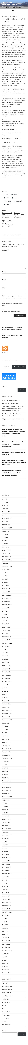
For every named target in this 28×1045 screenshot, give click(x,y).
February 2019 (6, 781)
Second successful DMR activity (11, 400)
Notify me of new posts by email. (11, 311)
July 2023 (5, 611)
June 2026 (5, 502)
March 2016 (5, 893)
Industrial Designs (7, 989)
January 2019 (6, 784)
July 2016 (4, 880)
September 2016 (7, 873)
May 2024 (5, 579)
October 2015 (6, 909)
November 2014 (6, 944)
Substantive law (6, 1012)
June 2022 (5, 652)
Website (4, 288)
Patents (4, 1005)
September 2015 (7, 912)
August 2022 (5, 646)
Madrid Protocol (6, 992)
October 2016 (6, 870)
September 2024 (7, 566)
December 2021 (6, 672)
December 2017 (6, 825)
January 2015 (6, 937)
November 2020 (6, 713)
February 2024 (6, 588)
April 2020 (5, 736)
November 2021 (6, 675)
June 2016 (5, 883)
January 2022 (6, 668)
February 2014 (6, 973)
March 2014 (5, 969)
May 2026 (5, 505)
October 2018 (6, 793)
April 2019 (5, 774)
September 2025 (7, 528)
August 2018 (5, 800)
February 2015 (6, 934)
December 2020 (6, 710)
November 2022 (6, 636)
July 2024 (5, 572)
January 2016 (6, 899)
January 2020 (6, 745)
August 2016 (5, 877)
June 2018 (5, 806)
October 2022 (6, 640)
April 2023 (5, 620)
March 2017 (5, 854)
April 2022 (5, 659)
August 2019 (5, 761)
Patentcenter (6, 1002)
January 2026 (6, 515)
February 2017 (6, 857)
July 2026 (5, 499)
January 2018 (6, 822)
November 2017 (6, 829)
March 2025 (5, 547)
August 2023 (6, 608)
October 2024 (6, 563)
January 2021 (5, 707)
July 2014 (4, 957)
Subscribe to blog (19, 366)
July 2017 (4, 841)
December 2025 (6, 518)
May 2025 (5, 540)
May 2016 (5, 886)
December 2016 (6, 864)
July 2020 (5, 726)
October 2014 (6, 947)
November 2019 (6, 752)
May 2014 (5, 963)
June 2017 (5, 845)
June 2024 (5, 576)
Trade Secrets (6, 1015)
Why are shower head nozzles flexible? (12, 419)
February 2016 (6, 896)
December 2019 (6, 748)
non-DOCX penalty (7, 996)
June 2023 (5, 614)
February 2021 (6, 704)
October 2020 (6, 717)
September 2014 (7, 950)
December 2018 (6, 787)
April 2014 (5, 966)
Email (4, 280)
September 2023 (7, 604)
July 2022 (5, 649)
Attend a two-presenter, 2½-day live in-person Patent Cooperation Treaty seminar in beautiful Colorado (13, 408)
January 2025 (6, 553)
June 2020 (5, 729)
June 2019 (5, 768)
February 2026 (6, 512)
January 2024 (6, 592)
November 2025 (6, 521)
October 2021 (6, 678)
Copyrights (8, 235)
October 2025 (6, 524)
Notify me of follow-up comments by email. (12, 304)
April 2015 (5, 928)
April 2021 (5, 697)
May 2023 (5, 617)
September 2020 (7, 720)
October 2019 (6, 755)
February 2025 (6, 550)
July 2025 (5, 534)
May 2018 (5, 809)
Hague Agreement (7, 986)
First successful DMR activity (10, 403)
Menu (14, 11)
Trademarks (5, 1018)
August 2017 (5, 838)
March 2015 (5, 931)
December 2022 (6, 633)
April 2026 (5, 508)
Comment (5, 250)
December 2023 (6, 595)
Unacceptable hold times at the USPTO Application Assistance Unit (12, 444)
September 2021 (7, 681)
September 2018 (7, 797)
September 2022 (7, 643)
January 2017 (5, 861)
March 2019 (5, 777)
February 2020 (6, 742)
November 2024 (6, 560)
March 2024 (5, 585)
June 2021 (5, 691)
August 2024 (6, 569)
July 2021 (4, 688)
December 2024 (6, 556)
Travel (4, 1021)
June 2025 (5, 537)
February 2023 (6, 627)
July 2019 (4, 765)
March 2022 (5, 662)
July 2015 (4, 918)
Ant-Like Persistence (10, 3)
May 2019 (5, 771)
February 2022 (6, 665)
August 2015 (5, 915)
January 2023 (6, 630)
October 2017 (6, 832)
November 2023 (6, 598)
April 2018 (5, 813)
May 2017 (5, 848)
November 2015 (6, 905)
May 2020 (5, 733)
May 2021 (5, 694)
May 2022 (5, 656)
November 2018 (6, 790)
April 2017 (5, 851)
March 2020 (5, 739)
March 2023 (5, 624)
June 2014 (5, 960)
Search (4, 386)
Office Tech (16, 235)
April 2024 (5, 582)
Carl (16, 16)
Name (4, 272)
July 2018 (4, 803)
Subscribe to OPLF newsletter (10, 360)
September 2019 (7, 758)
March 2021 (5, 700)
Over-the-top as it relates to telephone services (7, 222)
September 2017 (7, 835)
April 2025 (5, 544)
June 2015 (5, 921)
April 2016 (5, 889)
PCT (3, 1008)
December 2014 (6, 941)
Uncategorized (6, 1024)
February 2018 (6, 819)
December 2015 (6, 902)
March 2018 (5, 816)
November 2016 (6, 867)
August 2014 (5, 953)
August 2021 (5, 685)
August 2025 (6, 531)
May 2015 (5, 925)
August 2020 (6, 723)
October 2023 (6, 601)
